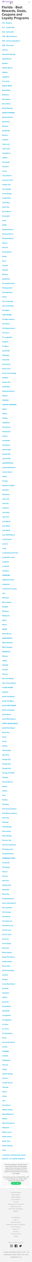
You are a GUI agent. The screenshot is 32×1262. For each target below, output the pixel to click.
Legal (16, 1236)
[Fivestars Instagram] (11, 1246)
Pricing (16, 1202)
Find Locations (16, 1222)
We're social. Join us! (16, 1242)
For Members (16, 1217)
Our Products (16, 1199)
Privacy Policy (16, 1234)
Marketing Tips (16, 1206)
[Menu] (29, 2)
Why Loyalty (16, 1195)
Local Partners (16, 1227)
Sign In (16, 1220)
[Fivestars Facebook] (16, 1246)
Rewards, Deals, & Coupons (16, 1224)
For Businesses (16, 1192)
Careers (16, 1231)
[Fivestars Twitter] (20, 1246)
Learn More (16, 1183)
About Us (16, 1229)
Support (16, 1211)
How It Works (16, 1197)
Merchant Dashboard (16, 1209)
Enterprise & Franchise (16, 1204)
